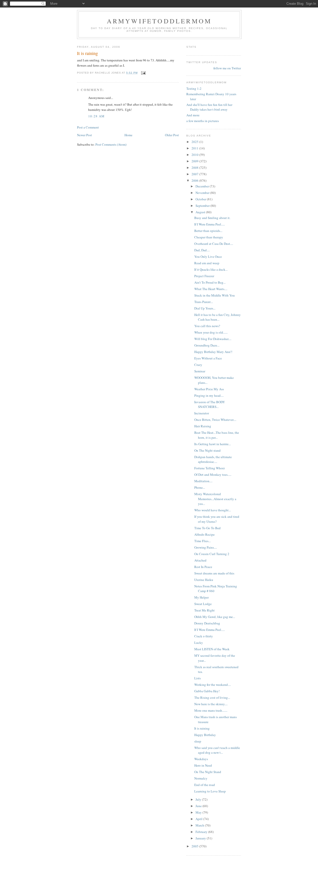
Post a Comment (88, 127)
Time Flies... (202, 541)
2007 (195, 174)
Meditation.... (203, 481)
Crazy (198, 364)
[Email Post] (143, 72)
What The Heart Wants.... (210, 289)
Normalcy (200, 778)
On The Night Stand (207, 772)
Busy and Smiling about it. (212, 218)
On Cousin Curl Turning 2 (211, 554)
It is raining (202, 728)
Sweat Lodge (203, 604)
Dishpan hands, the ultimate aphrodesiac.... (213, 459)
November (203, 192)
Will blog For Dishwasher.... (212, 339)
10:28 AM (96, 116)
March (200, 825)
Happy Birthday (205, 735)
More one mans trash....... (210, 710)
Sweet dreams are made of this (214, 573)
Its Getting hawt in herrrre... (212, 444)
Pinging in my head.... (209, 395)
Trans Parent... (203, 302)
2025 (195, 141)
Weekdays (201, 759)
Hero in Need (203, 765)
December (203, 186)
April (199, 819)
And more (192, 115)
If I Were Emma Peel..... (209, 224)
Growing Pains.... (205, 547)
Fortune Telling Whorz (209, 468)
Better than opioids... (208, 230)
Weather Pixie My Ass (209, 389)
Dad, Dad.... (202, 250)
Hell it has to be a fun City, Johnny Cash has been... (217, 317)
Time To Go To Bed (207, 528)
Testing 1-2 (193, 88)
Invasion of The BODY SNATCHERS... (209, 404)
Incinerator (201, 413)
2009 (195, 161)
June (199, 806)
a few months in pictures (202, 121)
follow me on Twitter (227, 68)
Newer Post (84, 135)
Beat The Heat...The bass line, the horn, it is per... (216, 435)
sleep (197, 741)
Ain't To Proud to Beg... (210, 282)
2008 (195, 167)
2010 (195, 154)
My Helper (201, 597)
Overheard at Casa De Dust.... (213, 243)
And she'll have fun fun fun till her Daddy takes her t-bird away (209, 107)
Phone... (199, 487)
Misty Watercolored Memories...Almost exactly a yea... (215, 499)
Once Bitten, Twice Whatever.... (215, 419)
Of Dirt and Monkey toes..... (212, 474)
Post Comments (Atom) (110, 144)
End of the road (204, 785)
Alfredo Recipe (204, 534)
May (199, 812)
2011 (195, 148)
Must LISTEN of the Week (212, 649)
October (201, 199)
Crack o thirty (203, 636)
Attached (200, 560)
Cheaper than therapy (208, 237)
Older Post (172, 135)
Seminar (199, 371)
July (199, 799)
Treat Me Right (204, 610)
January (201, 838)
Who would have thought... (212, 510)
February (202, 831)
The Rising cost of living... (212, 697)
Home (128, 135)
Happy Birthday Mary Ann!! (213, 351)
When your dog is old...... (211, 332)
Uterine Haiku (203, 579)
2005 (195, 846)
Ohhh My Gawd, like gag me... (214, 616)
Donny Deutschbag (207, 623)
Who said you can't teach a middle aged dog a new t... (217, 750)
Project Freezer (204, 276)
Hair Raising (202, 426)
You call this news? (207, 326)
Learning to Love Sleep (210, 791)
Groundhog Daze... (206, 345)
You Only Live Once (208, 256)
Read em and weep (206, 263)
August (201, 212)
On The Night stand (207, 450)
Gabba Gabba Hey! (207, 691)
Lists (197, 678)
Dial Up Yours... (204, 308)
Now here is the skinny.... (211, 704)
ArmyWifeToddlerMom (159, 21)
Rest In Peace (203, 567)
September (203, 205)
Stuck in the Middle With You (214, 295)
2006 (195, 180)
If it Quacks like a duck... (211, 269)
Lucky (198, 642)
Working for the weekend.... (212, 684)
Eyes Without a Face (208, 358)
